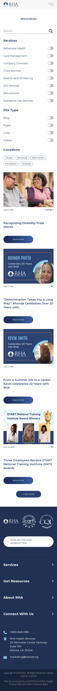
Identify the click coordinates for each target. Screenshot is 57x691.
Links (6, 133)
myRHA (33, 676)
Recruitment (11, 93)
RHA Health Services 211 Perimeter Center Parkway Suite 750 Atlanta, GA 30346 (28, 644)
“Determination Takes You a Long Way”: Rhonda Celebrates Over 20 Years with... (28, 303)
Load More (28, 494)
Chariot (23, 676)
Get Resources (16, 581)
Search (51, 31)
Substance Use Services (18, 100)
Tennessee (26, 164)
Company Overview (15, 63)
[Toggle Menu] (51, 4)
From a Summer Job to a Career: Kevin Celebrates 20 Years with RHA (27, 383)
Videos (7, 140)
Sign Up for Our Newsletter (21, 542)
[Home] (10, 4)
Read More (18, 239)
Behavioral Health (14, 48)
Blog (6, 118)
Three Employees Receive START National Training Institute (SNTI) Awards (27, 464)
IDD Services (11, 85)
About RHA (13, 597)
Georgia (8, 158)
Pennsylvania (11, 164)
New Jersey (22, 158)
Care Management (15, 55)
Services (10, 565)
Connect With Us (18, 614)
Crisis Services (12, 70)
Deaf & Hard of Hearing (18, 78)
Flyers (7, 125)
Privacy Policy (15, 684)
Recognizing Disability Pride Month (23, 225)
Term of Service (34, 684)
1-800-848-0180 (19, 632)
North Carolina (38, 158)
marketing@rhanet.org (24, 657)
